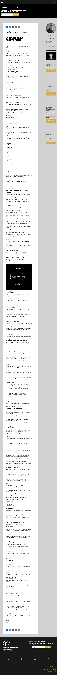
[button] (7, 27)
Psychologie (10, 30)
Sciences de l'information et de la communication (14, 31)
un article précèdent (12, 259)
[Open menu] (55, 2)
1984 (17, 328)
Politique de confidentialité (49, 671)
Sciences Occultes (23, 32)
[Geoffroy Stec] (3, 2)
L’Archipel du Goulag (10, 517)
